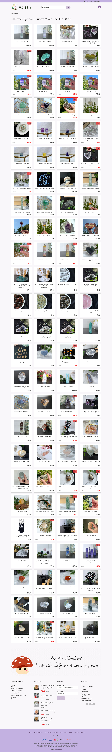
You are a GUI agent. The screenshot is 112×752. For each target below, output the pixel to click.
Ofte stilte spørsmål (79, 732)
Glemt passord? (74, 698)
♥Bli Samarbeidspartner (17, 688)
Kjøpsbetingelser (38, 732)
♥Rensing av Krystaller (17, 690)
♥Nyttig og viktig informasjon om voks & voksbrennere (21, 693)
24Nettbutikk (59, 749)
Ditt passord (60, 691)
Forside (13, 13)
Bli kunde (13, 687)
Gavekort (13, 697)
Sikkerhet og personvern (52, 732)
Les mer (75, 746)
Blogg (70, 732)
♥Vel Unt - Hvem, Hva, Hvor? (18, 695)
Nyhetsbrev (63, 732)
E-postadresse (60, 685)
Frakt (30, 732)
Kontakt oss (14, 699)
